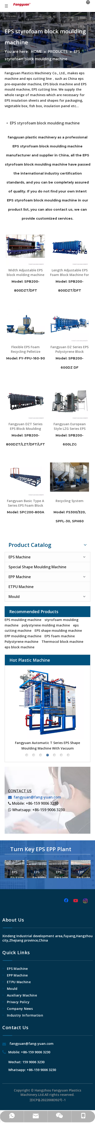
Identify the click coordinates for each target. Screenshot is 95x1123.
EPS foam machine (60, 636)
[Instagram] (85, 901)
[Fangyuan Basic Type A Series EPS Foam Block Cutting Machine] (25, 476)
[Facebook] (66, 901)
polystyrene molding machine (46, 625)
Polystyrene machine (21, 641)
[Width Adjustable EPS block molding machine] (25, 246)
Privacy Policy (18, 1002)
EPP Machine (20, 576)
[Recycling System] (69, 476)
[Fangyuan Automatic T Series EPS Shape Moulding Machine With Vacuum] (47, 702)
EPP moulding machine (23, 636)
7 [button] (68, 755)
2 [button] (33, 755)
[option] (47, 708)
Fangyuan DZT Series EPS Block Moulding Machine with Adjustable (25, 426)
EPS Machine (20, 557)
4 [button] (47, 755)
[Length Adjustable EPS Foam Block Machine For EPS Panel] (69, 246)
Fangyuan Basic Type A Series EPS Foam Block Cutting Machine (25, 503)
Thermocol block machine (62, 641)
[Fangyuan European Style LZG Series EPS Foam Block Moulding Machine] (69, 399)
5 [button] (54, 755)
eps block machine (19, 647)
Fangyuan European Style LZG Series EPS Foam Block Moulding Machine (69, 426)
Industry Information (25, 1015)
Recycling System (69, 501)
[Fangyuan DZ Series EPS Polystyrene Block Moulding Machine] (69, 323)
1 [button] (26, 755)
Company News (20, 1008)
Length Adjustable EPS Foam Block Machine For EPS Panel (69, 272)
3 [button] (40, 755)
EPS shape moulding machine (58, 630)
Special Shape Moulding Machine (37, 566)
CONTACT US (20, 790)
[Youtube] (76, 901)
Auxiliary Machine (22, 995)
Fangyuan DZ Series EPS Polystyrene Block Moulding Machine (69, 349)
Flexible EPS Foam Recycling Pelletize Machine (25, 349)
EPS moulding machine (23, 620)
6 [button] (61, 755)
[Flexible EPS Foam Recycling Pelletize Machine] (25, 323)
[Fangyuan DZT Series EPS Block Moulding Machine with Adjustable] (25, 399)
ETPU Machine (21, 586)
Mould (14, 596)
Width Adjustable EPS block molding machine (25, 272)
